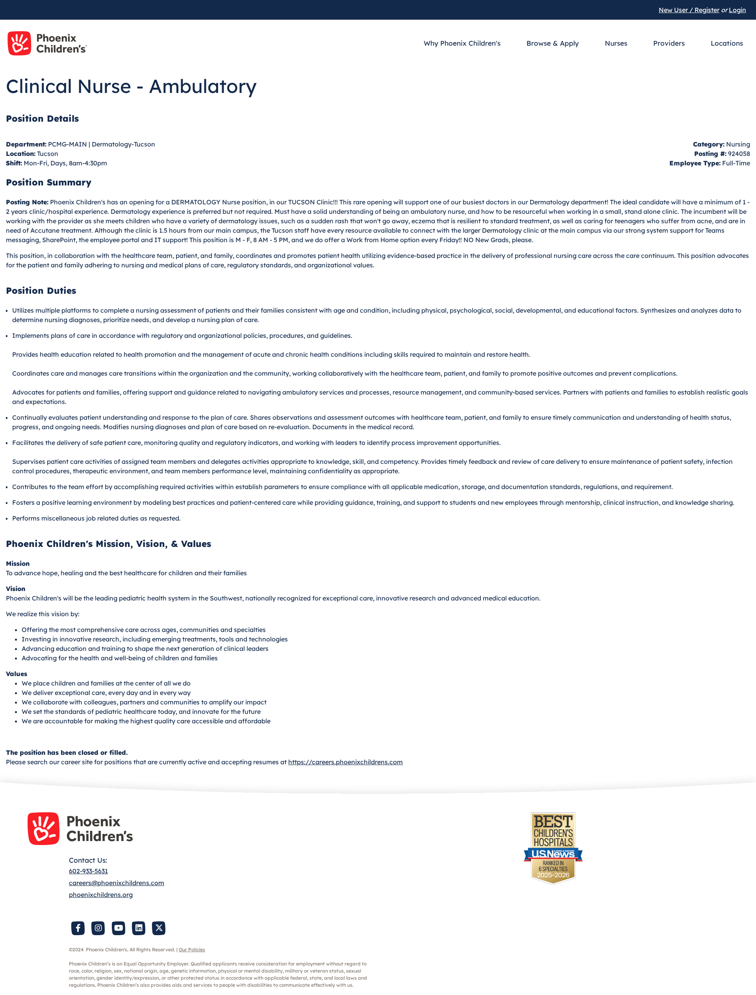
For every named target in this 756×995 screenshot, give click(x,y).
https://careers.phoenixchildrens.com (345, 762)
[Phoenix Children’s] (47, 43)
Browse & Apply (552, 43)
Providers (669, 43)
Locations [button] (727, 43)
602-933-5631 (88, 871)
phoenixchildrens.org (101, 895)
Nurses (616, 43)
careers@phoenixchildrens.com (116, 883)
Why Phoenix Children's (462, 43)
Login (737, 10)
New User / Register (689, 10)
